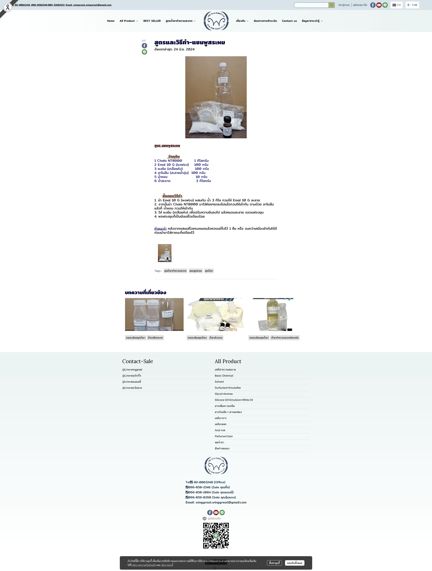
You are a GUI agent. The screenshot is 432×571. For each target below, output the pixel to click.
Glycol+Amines (224, 393)
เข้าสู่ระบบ (344, 5)
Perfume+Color (224, 436)
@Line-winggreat (132, 369)
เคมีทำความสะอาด (225, 369)
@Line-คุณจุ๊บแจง (132, 387)
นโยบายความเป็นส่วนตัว (144, 564)
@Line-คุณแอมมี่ (131, 381)
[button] (314, 5)
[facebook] (373, 5)
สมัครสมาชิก (360, 5)
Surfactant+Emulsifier (228, 387)
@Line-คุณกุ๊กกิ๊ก (131, 375)
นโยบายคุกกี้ (167, 564)
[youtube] (379, 5)
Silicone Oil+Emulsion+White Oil (234, 400)
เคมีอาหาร (220, 418)
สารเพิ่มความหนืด (225, 406)
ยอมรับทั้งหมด (294, 562)
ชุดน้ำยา (219, 442)
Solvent (219, 381)
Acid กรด (220, 430)
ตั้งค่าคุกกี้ (274, 562)
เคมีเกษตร (220, 424)
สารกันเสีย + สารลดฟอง (228, 412)
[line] (385, 5)
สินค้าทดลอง (222, 448)
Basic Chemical (224, 375)
